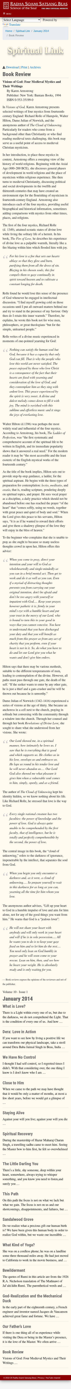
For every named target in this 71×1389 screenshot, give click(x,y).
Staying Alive (13, 1112)
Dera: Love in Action (19, 1031)
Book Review (13, 1352)
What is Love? (14, 1006)
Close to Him (13, 1082)
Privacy (41, 1378)
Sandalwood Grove (18, 1219)
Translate (14, 24)
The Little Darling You (20, 1163)
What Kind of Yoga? (19, 1244)
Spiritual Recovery (18, 1133)
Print (24, 67)
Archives (35, 67)
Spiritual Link (23, 31)
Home (8, 31)
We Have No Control (19, 1057)
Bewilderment (14, 1270)
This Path (10, 1194)
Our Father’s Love (17, 1326)
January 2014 (41, 31)
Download (12, 67)
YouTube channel (53, 1378)
